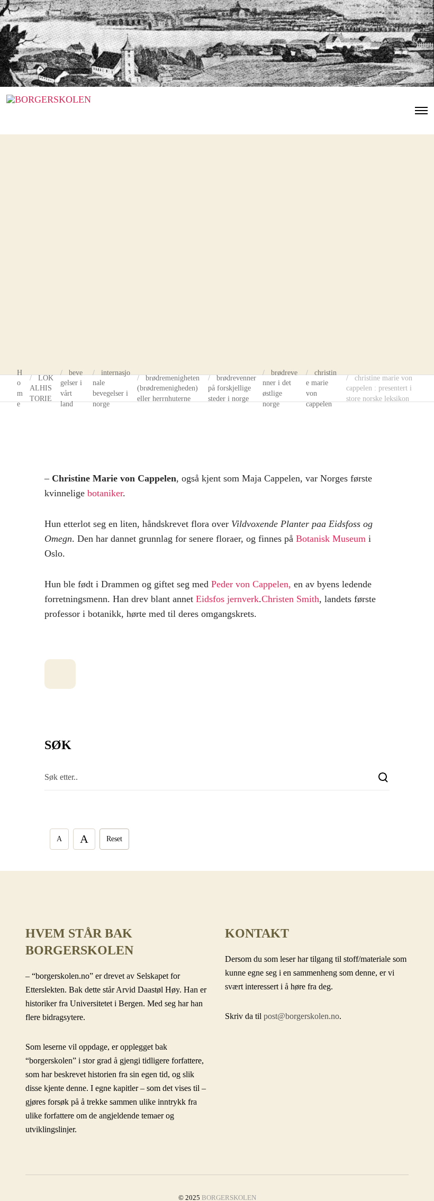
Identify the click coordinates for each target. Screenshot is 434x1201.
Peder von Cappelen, (251, 584)
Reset (114, 839)
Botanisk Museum (331, 538)
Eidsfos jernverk (227, 599)
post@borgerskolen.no (301, 1016)
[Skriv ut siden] (60, 674)
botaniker (105, 493)
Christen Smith (290, 599)
